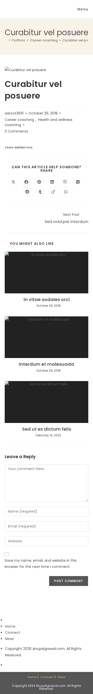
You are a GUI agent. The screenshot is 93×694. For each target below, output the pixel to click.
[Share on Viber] (65, 182)
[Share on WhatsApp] (66, 192)
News (9, 638)
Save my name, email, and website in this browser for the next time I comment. (41, 563)
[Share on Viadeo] (53, 192)
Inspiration (23, 147)
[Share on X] (13, 182)
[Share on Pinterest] (39, 182)
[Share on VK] (78, 182)
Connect (12, 632)
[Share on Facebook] (26, 182)
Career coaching (19, 119)
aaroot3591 (14, 113)
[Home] (6, 40)
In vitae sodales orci (47, 299)
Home (10, 626)
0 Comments (16, 131)
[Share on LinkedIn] (52, 182)
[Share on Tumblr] (40, 192)
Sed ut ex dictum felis (46, 429)
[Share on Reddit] (27, 192)
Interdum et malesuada (46, 364)
